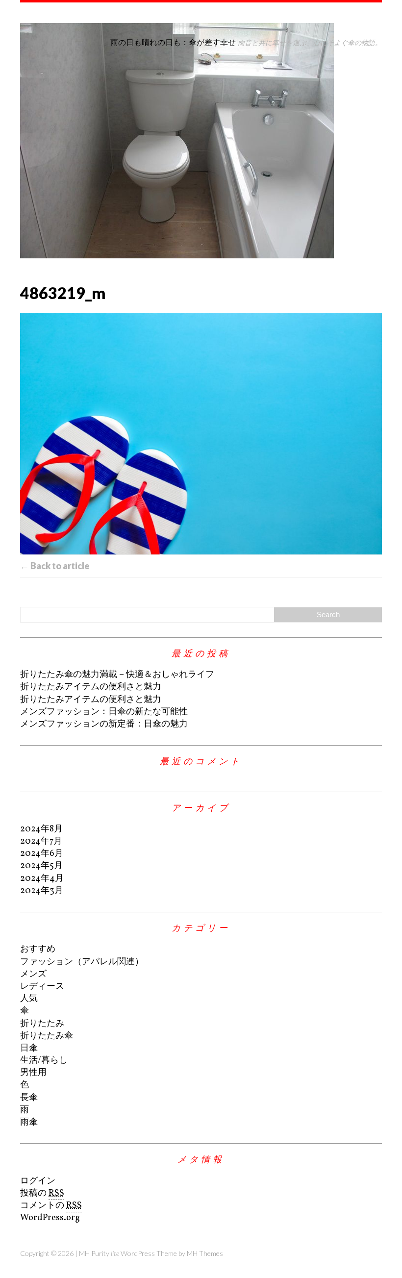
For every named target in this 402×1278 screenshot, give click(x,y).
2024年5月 (41, 866)
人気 (29, 999)
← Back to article (55, 565)
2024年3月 (41, 891)
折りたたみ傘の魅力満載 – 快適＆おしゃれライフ (117, 675)
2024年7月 (41, 841)
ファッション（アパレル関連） (82, 962)
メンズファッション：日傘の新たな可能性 (104, 712)
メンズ (33, 974)
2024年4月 (42, 879)
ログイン (37, 1181)
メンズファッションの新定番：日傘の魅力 (104, 724)
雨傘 (29, 1122)
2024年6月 (41, 854)
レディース (42, 986)
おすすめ (37, 949)
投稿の (42, 1193)
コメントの (51, 1206)
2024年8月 (41, 829)
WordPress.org (50, 1218)
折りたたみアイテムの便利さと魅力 (90, 687)
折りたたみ (42, 1024)
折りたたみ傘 (46, 1036)
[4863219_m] (201, 433)
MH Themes (205, 1253)
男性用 (33, 1073)
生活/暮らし (44, 1060)
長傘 (29, 1098)
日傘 (29, 1048)
